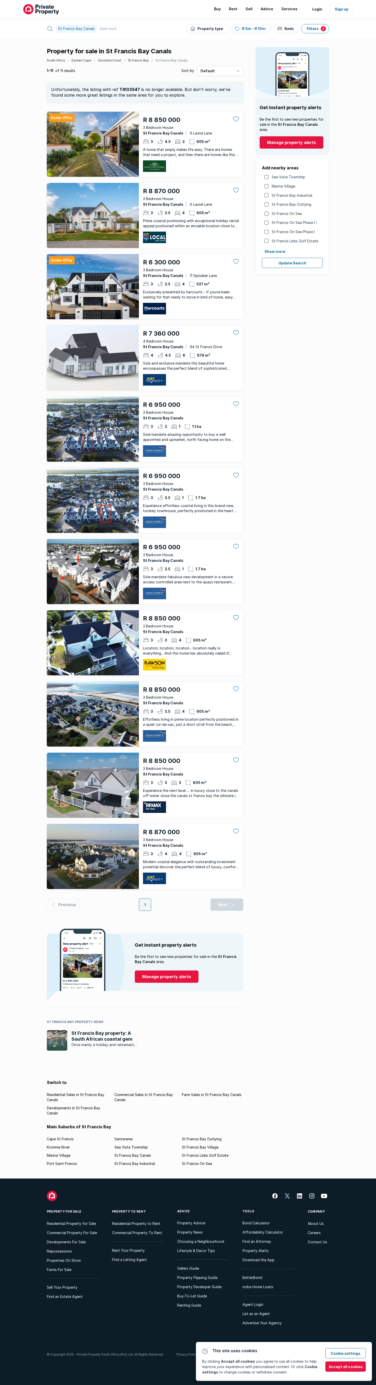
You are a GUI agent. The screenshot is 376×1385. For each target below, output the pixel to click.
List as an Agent (256, 1313)
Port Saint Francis (62, 1163)
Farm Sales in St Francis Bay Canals (211, 1094)
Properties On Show (64, 1260)
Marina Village (283, 186)
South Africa (56, 60)
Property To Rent (129, 1211)
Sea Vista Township (288, 177)
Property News (190, 1232)
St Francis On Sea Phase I (293, 232)
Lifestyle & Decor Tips (196, 1250)
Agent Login (252, 1304)
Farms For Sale (59, 1269)
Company (316, 1211)
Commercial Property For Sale (72, 1233)
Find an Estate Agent (65, 1296)
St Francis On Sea (287, 213)
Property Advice (191, 1223)
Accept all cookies (346, 1367)
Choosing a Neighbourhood (200, 1241)
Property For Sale (64, 1211)
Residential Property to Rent (136, 1223)
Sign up (341, 9)
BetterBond (252, 1277)
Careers (314, 1233)
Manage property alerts (291, 142)
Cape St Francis (60, 1139)
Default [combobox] (208, 71)
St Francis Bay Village (200, 1147)
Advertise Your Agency (262, 1323)
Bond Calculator (256, 1223)
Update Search (292, 263)
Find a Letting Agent (129, 1259)
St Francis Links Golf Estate (295, 241)
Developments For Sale (66, 1242)
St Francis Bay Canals (171, 60)
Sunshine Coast (109, 60)
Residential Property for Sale (71, 1223)
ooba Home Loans (257, 1287)
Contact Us (317, 1242)
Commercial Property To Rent (137, 1233)
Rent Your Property (128, 1250)
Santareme (123, 1139)
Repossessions (59, 1251)
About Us (316, 1223)
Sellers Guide (188, 1268)
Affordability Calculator (262, 1232)
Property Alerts (255, 1250)
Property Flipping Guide (197, 1277)
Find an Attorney (256, 1241)
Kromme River (58, 1147)
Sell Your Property (62, 1287)
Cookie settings (345, 1353)
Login (317, 9)
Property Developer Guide (199, 1287)
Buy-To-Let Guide (192, 1296)
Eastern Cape (81, 60)
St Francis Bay (138, 60)
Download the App (258, 1260)
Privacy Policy (186, 1354)
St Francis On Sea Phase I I (294, 222)
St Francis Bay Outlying (291, 204)
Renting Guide (189, 1305)
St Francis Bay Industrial (292, 195)
